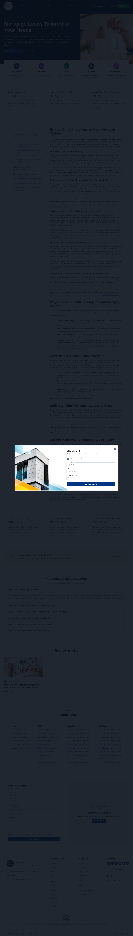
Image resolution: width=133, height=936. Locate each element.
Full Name (71, 462)
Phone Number (72, 475)
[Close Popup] (115, 449)
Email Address (72, 469)
